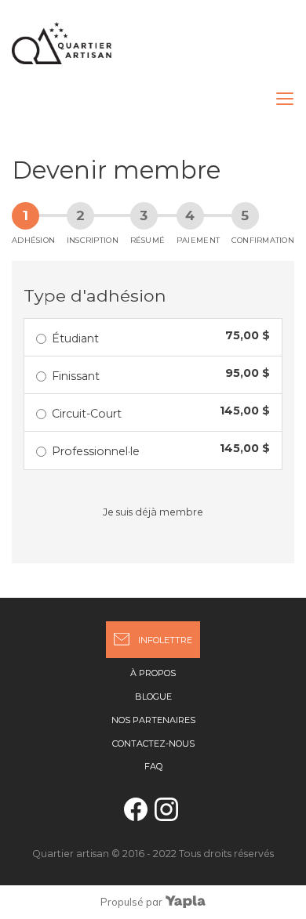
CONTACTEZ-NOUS (153, 743)
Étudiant (75, 338)
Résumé (148, 240)
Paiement (198, 240)
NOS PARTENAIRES (153, 720)
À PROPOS (153, 673)
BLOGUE (153, 696)
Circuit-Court (87, 414)
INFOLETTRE (165, 640)
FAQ (153, 766)
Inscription (92, 240)
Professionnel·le (96, 451)
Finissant (76, 376)
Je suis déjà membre (153, 512)
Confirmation (262, 240)
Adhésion (33, 240)
